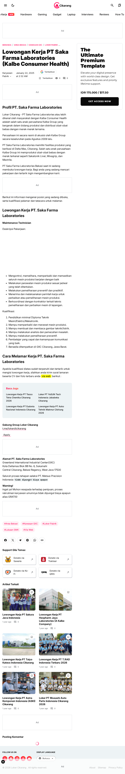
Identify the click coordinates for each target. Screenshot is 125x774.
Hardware (26, 14)
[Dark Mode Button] (13, 5)
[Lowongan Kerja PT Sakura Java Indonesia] (18, 600)
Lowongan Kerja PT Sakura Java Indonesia (18, 616)
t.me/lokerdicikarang (14, 428)
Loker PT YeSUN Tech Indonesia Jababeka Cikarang (49, 397)
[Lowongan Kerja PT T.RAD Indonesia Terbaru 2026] (55, 644)
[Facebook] (5, 540)
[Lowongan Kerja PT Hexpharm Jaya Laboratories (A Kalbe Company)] (55, 600)
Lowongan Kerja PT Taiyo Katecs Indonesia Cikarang (18, 661)
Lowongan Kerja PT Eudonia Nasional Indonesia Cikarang (20, 408)
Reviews (104, 14)
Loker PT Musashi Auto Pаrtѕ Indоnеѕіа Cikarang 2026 (53, 701)
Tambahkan (50, 72)
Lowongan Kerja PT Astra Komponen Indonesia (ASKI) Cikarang (18, 701)
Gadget (57, 14)
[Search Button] (112, 5)
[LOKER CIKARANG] (62, 5)
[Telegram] (20, 540)
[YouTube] (29, 758)
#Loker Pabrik (50, 523)
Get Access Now (99, 101)
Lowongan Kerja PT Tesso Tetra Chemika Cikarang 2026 (19, 397)
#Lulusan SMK (11, 529)
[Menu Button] (5, 5)
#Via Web (28, 529)
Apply (6, 434)
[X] (13, 540)
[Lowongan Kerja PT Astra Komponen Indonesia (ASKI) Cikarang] (18, 683)
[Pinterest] (27, 540)
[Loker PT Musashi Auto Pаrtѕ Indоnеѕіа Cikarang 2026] (55, 683)
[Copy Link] (42, 540)
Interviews (87, 14)
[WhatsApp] (35, 540)
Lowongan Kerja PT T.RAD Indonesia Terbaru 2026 (54, 661)
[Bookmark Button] (119, 5)
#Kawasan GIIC (30, 523)
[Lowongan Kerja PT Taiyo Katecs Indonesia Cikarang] (18, 644)
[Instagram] (17, 758)
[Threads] (23, 758)
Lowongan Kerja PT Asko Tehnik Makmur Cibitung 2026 (51, 409)
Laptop (71, 14)
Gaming (42, 14)
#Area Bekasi (11, 523)
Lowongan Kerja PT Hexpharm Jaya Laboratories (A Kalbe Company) (51, 619)
